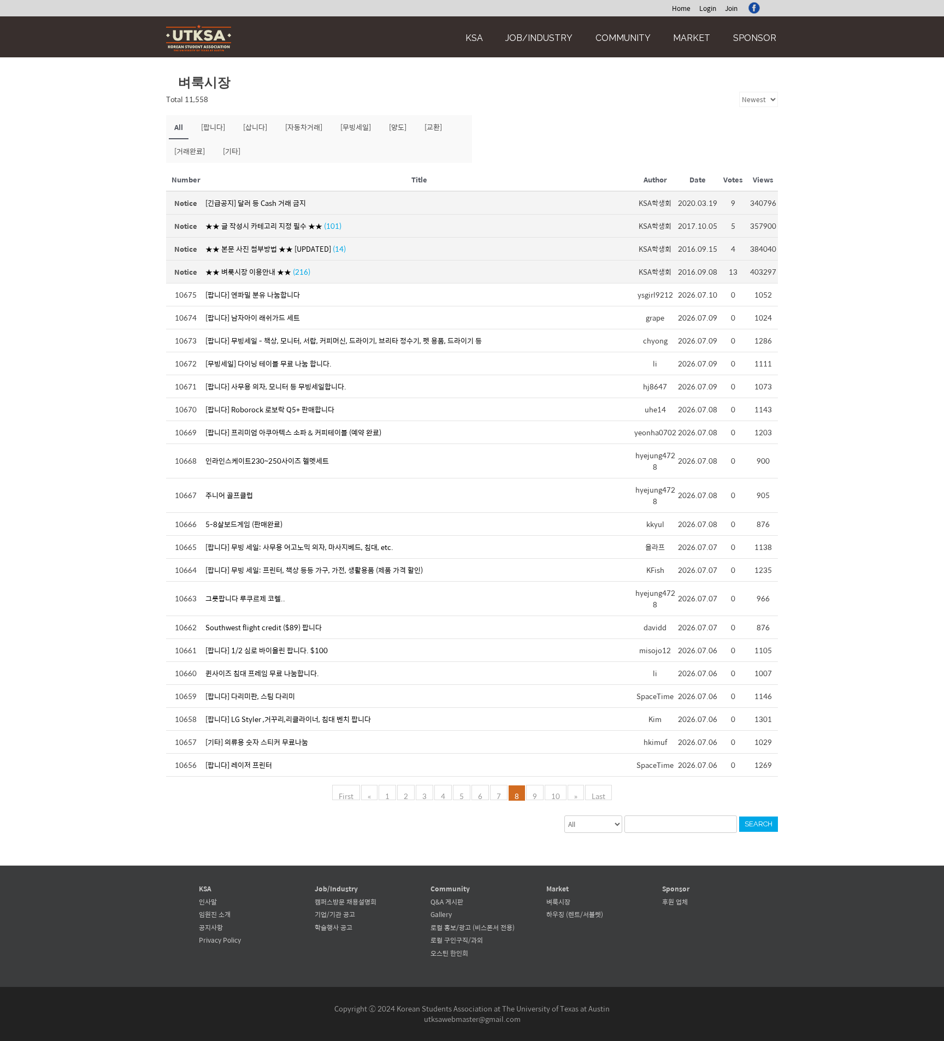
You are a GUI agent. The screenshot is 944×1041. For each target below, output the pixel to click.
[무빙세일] (355, 127)
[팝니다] (213, 127)
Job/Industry (539, 38)
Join (731, 8)
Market (691, 38)
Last (598, 795)
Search (758, 824)
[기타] (231, 151)
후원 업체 (675, 902)
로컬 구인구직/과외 (456, 940)
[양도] (397, 127)
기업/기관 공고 (335, 914)
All (178, 127)
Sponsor (754, 38)
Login (707, 8)
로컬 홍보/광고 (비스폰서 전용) (472, 927)
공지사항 (211, 927)
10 (555, 795)
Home (681, 8)
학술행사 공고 (333, 927)
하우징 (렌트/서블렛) (574, 914)
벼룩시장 (558, 902)
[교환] (433, 127)
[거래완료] (189, 151)
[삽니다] (255, 127)
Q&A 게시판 (446, 902)
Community (623, 38)
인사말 (208, 902)
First (346, 795)
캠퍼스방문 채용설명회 (345, 902)
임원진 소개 (215, 914)
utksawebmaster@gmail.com (472, 1019)
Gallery (441, 914)
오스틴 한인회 (449, 953)
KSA (474, 38)
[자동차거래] (303, 127)
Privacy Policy (220, 940)
